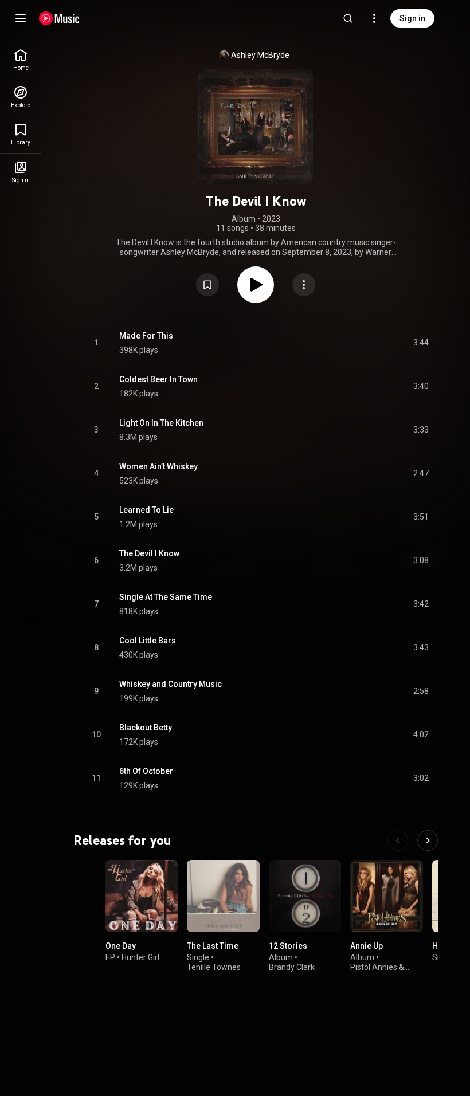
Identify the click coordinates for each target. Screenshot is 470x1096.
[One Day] (141, 896)
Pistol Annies (373, 967)
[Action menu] (303, 284)
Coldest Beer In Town (158, 379)
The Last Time (212, 945)
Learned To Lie (146, 509)
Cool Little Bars (147, 640)
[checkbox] (421, 343)
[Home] (59, 18)
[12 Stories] (305, 896)
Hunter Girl (140, 957)
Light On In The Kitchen (161, 422)
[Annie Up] (386, 896)
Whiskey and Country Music (170, 684)
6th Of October (146, 771)
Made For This (146, 335)
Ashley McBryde (260, 55)
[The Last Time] (223, 896)
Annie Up (366, 945)
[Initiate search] (348, 18)
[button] (207, 284)
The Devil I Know (149, 553)
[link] (21, 59)
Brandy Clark (292, 967)
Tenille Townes (214, 967)
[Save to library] (207, 285)
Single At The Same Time (165, 597)
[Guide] (21, 18)
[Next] (427, 840)
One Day (120, 945)
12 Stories (288, 945)
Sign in (412, 18)
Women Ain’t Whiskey (158, 466)
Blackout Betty (145, 727)
